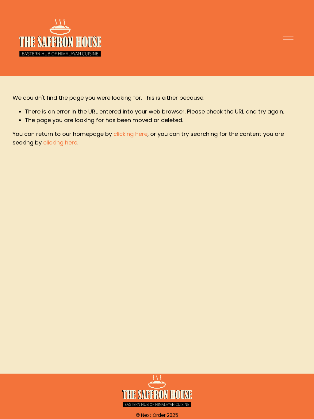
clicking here (130, 134)
